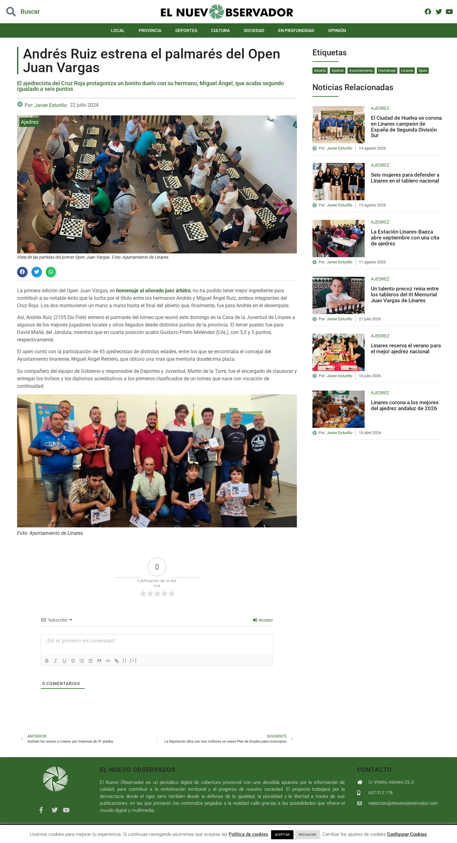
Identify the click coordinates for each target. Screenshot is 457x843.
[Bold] (47, 661)
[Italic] (55, 661)
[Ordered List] (81, 661)
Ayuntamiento (361, 70)
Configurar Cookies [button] (407, 834)
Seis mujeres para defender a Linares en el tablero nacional (405, 178)
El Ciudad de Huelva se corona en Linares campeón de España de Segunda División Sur (406, 126)
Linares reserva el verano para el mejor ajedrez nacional (406, 348)
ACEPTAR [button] (282, 835)
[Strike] (73, 661)
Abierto (320, 70)
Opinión (337, 30)
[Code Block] (108, 661)
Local (118, 30)
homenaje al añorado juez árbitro (153, 291)
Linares (407, 70)
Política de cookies (248, 834)
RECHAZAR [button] (307, 835)
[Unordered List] (90, 661)
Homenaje (387, 70)
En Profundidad (296, 30)
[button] (45, 11)
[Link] (116, 661)
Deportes (186, 30)
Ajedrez (30, 122)
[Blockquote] (99, 661)
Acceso (265, 620)
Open (422, 70)
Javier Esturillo (51, 105)
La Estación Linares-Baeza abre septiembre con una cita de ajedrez (405, 237)
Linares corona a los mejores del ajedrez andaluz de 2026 (405, 405)
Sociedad (254, 30)
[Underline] (64, 661)
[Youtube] (449, 11)
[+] (133, 660)
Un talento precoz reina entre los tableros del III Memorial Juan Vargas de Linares (405, 294)
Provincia (150, 30)
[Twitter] (438, 11)
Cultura (220, 30)
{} (124, 660)
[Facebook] (427, 11)
